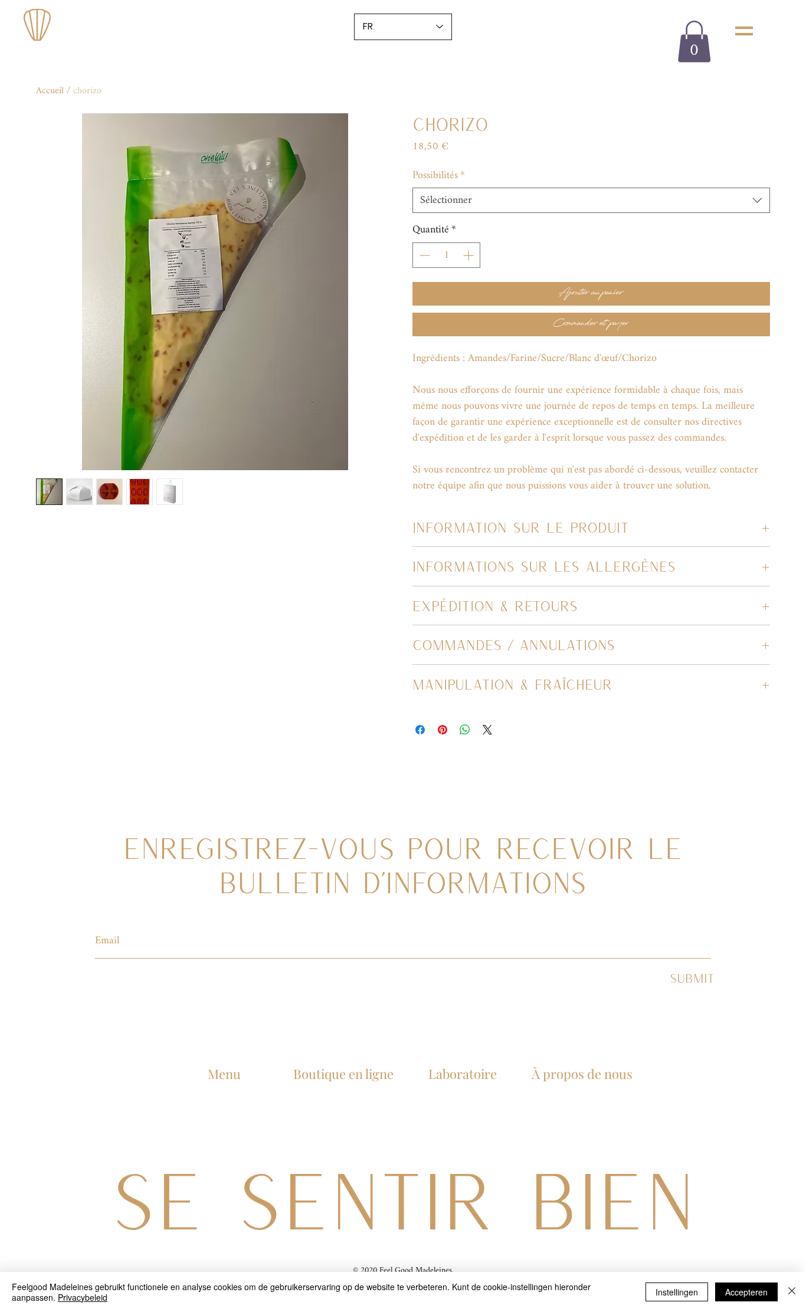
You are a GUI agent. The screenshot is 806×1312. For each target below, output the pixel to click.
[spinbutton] (446, 255)
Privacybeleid (82, 1297)
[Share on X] (487, 730)
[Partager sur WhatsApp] (465, 730)
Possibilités (438, 175)
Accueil (50, 91)
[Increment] (469, 255)
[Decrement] (423, 255)
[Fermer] (792, 1292)
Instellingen (677, 1292)
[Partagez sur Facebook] (420, 730)
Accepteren (746, 1292)
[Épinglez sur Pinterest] (442, 730)
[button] (744, 31)
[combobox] (591, 200)
